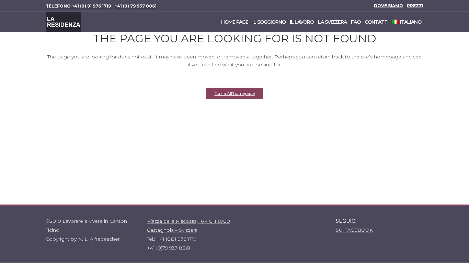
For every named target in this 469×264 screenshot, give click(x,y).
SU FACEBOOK (354, 230)
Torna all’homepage (235, 93)
